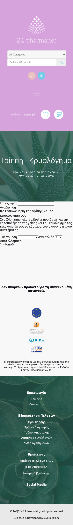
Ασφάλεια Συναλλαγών (36, 437)
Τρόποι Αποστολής (36, 432)
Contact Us (36, 404)
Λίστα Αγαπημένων (36, 443)
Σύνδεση (15, 114)
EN (41, 75)
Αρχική (18, 172)
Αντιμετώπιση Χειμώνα (36, 175)
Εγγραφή (29, 114)
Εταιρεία (36, 399)
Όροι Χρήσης (36, 422)
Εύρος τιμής (8, 203)
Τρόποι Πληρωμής (36, 427)
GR (32, 75)
